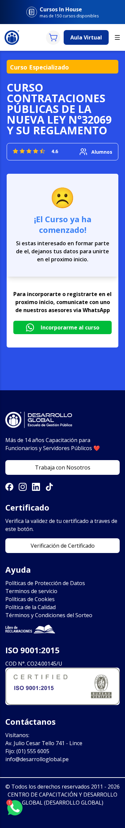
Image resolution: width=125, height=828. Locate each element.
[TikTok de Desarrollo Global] (49, 487)
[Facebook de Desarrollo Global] (9, 487)
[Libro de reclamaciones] (62, 629)
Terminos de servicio (31, 591)
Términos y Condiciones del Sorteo (48, 615)
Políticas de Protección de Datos (45, 583)
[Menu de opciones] (117, 37)
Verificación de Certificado (63, 545)
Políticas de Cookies (30, 599)
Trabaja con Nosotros (62, 467)
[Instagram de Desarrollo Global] (23, 487)
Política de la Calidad (30, 607)
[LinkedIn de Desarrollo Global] (36, 487)
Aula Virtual (86, 37)
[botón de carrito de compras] (53, 37)
